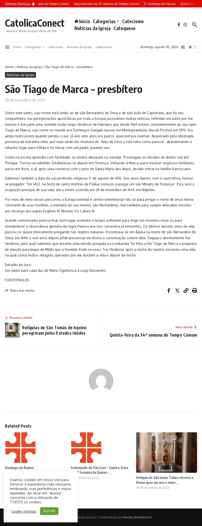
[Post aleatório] (183, 47)
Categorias (104, 21)
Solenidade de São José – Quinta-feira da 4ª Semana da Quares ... (99, 470)
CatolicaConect (35, 23)
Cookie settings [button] (23, 511)
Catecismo (133, 21)
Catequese (124, 28)
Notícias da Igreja (92, 28)
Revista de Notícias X (137, 517)
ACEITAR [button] (49, 511)
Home (9, 67)
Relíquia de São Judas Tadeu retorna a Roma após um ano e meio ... (164, 480)
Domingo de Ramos (19, 467)
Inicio (17, 47)
